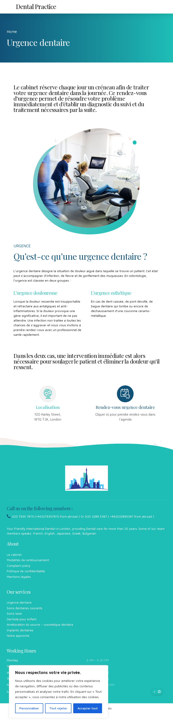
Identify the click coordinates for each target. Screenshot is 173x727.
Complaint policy (18, 565)
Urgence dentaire (19, 602)
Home (12, 31)
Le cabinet (14, 554)
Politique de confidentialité (26, 571)
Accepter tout (87, 708)
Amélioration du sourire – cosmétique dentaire (40, 624)
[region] (58, 691)
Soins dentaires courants (24, 608)
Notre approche (18, 635)
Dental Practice (36, 6)
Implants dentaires (20, 630)
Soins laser (14, 613)
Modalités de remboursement (28, 560)
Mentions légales (19, 577)
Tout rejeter (58, 708)
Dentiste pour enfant (21, 619)
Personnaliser (29, 708)
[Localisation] (47, 393)
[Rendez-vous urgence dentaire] (125, 393)
